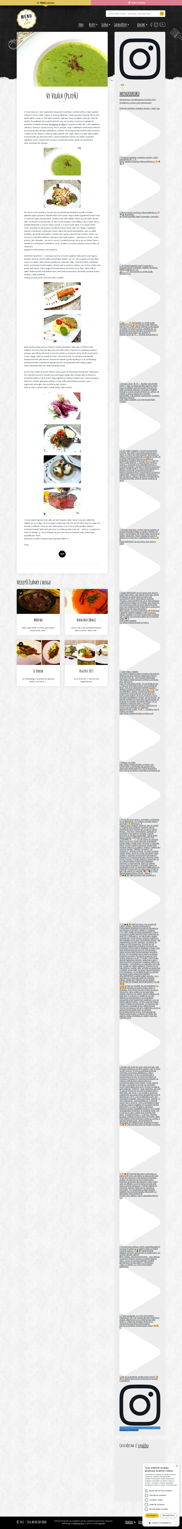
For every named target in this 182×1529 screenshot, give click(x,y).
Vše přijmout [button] (152, 1515)
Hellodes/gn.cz (78, 1523)
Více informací (171, 1485)
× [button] (177, 1466)
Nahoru (129, 1522)
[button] (161, 1522)
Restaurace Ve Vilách (57, 124)
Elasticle (102, 1523)
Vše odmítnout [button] (168, 1515)
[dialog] (161, 1495)
